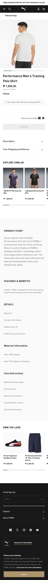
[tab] (8, 70)
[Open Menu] (5, 8)
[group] (13, 183)
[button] (5, 8)
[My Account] (38, 9)
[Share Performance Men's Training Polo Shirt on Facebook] (39, 118)
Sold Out (24, 127)
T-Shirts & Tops (11, 16)
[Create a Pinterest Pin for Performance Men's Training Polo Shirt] (43, 118)
